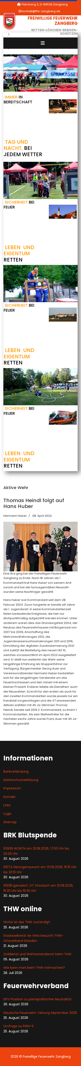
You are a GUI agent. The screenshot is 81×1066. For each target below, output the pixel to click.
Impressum (12, 788)
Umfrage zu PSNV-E (18, 1026)
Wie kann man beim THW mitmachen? (34, 967)
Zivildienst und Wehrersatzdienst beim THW (37, 954)
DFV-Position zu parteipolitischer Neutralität (37, 999)
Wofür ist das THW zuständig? (26, 922)
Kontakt (9, 797)
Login (7, 813)
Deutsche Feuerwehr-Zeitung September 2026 (40, 1012)
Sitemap (10, 822)
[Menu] (43, 43)
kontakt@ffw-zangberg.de (41, 11)
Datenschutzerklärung (20, 780)
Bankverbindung (16, 771)
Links (7, 805)
